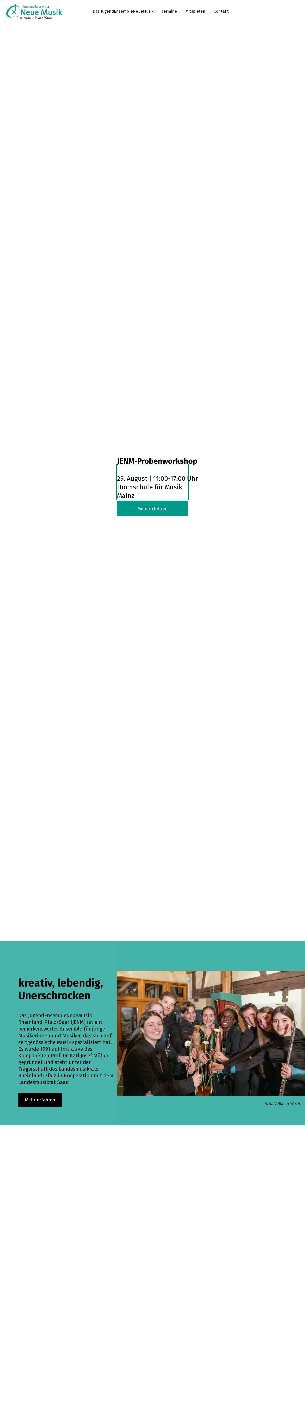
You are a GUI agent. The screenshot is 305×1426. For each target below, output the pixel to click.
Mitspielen (195, 11)
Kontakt (221, 11)
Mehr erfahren (152, 508)
